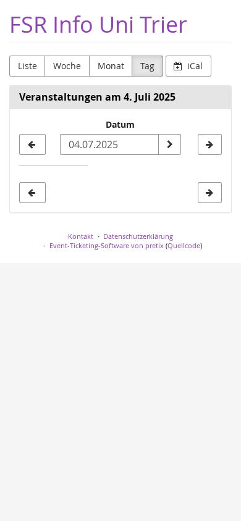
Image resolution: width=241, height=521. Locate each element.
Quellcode (183, 245)
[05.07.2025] (210, 144)
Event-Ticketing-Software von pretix (106, 245)
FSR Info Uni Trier (98, 24)
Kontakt (80, 236)
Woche (67, 66)
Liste (27, 66)
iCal (194, 66)
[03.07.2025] (32, 144)
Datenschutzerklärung (138, 236)
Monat (111, 66)
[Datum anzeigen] (169, 144)
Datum (120, 124)
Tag (147, 66)
